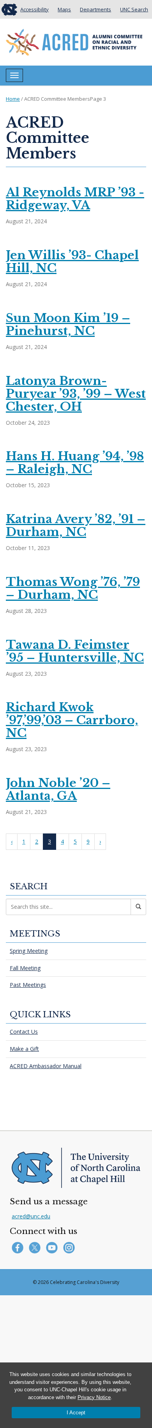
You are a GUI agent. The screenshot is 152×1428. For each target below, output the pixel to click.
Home (13, 98)
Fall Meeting (25, 968)
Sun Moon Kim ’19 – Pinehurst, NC (68, 324)
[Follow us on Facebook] (19, 1247)
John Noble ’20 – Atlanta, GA (58, 789)
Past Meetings (28, 984)
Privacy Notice (94, 1397)
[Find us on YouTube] (53, 1247)
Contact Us (24, 1031)
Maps (64, 9)
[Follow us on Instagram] (70, 1247)
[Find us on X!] (36, 1247)
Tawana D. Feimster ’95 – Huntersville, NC (75, 651)
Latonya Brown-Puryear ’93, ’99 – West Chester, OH (76, 394)
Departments (95, 9)
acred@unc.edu (31, 1216)
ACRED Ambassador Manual (45, 1066)
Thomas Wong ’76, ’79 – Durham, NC (73, 588)
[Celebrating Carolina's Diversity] (74, 41)
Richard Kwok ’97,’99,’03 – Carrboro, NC (72, 720)
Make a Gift (24, 1048)
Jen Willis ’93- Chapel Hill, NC (72, 261)
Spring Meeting (29, 950)
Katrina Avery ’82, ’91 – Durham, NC (75, 525)
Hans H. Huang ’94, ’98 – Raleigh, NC (75, 462)
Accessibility (34, 9)
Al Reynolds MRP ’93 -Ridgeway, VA (75, 198)
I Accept (76, 1413)
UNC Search (134, 9)
